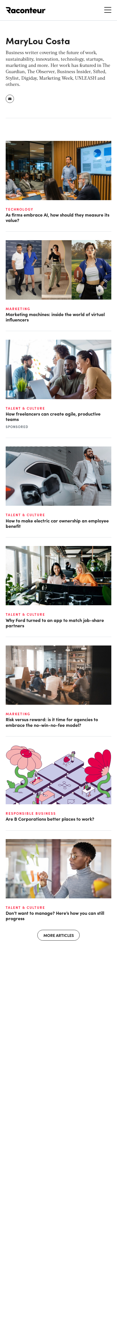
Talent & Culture (25, 408)
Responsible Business (31, 813)
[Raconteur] (25, 10)
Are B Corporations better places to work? (50, 819)
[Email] (10, 99)
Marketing (18, 308)
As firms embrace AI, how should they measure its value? (57, 217)
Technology (20, 209)
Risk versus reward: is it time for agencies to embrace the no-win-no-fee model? (52, 722)
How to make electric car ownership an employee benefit (57, 523)
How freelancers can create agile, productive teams (53, 416)
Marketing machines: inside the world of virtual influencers (55, 317)
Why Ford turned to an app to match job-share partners (55, 622)
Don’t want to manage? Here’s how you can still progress (55, 915)
